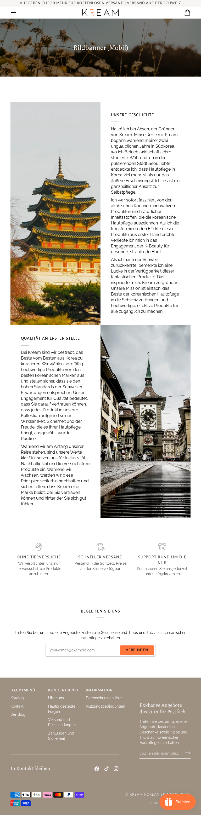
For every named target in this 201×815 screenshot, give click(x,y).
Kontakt (17, 706)
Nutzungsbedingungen (105, 706)
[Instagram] (116, 768)
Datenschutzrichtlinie (104, 698)
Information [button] (99, 690)
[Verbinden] (186, 752)
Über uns (56, 698)
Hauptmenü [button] (22, 690)
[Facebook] (96, 768)
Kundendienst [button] (63, 690)
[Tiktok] (106, 768)
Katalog (17, 698)
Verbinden (137, 650)
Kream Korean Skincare (155, 794)
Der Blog (17, 714)
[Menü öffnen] (18, 12)
